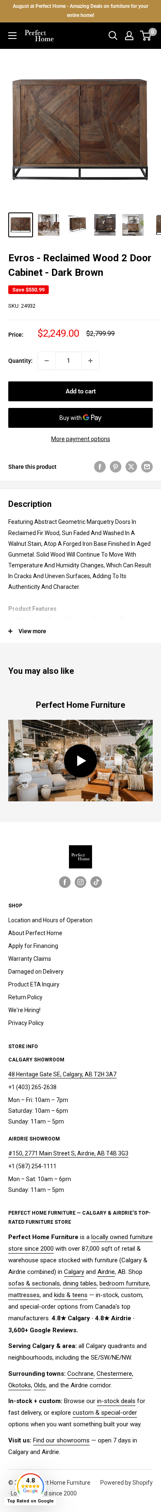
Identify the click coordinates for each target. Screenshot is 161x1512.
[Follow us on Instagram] (80, 882)
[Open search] (113, 35)
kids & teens (71, 1295)
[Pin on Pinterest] (115, 467)
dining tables (80, 1283)
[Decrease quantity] (46, 360)
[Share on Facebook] (100, 467)
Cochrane (80, 1373)
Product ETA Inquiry (33, 984)
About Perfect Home (35, 933)
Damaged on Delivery (36, 971)
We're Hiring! (24, 1010)
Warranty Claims (29, 958)
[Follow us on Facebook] (65, 882)
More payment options (80, 439)
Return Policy (25, 997)
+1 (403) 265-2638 (32, 1087)
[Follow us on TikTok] (96, 882)
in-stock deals (116, 1401)
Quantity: (20, 360)
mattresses (24, 1295)
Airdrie (106, 1272)
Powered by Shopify (126, 1482)
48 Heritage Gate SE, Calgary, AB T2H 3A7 (62, 1074)
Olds (40, 1385)
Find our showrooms (61, 1440)
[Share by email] (147, 467)
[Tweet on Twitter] (131, 467)
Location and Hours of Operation (50, 920)
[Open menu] (12, 35)
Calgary (74, 1272)
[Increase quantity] (90, 360)
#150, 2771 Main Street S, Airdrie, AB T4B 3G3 (68, 1153)
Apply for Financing (33, 946)
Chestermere (114, 1373)
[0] (146, 36)
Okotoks (19, 1385)
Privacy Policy (26, 1023)
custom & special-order (105, 1412)
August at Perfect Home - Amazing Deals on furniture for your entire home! (80, 10)
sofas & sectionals (34, 1283)
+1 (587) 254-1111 (32, 1166)
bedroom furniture (124, 1283)
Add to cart (81, 391)
